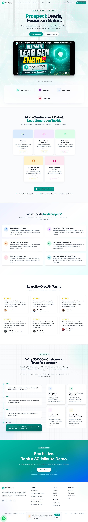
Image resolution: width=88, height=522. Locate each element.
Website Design (56, 505)
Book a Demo (44, 469)
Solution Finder (71, 495)
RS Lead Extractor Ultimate (37, 499)
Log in (64, 2)
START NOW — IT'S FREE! (45, 189)
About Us (55, 493)
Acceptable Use (82, 513)
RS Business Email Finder (36, 496)
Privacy (66, 513)
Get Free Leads (36, 34)
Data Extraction (56, 502)
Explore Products (51, 34)
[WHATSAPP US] (4, 518)
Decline (57, 517)
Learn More (23, 151)
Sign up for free (81, 2)
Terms (71, 513)
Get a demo (71, 2)
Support (48, 2)
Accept (57, 514)
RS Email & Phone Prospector (37, 493)
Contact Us (55, 490)
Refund (75, 513)
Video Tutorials (71, 493)
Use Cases (70, 490)
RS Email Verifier (34, 490)
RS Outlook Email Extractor (37, 501)
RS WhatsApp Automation (36, 504)
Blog (43, 2)
